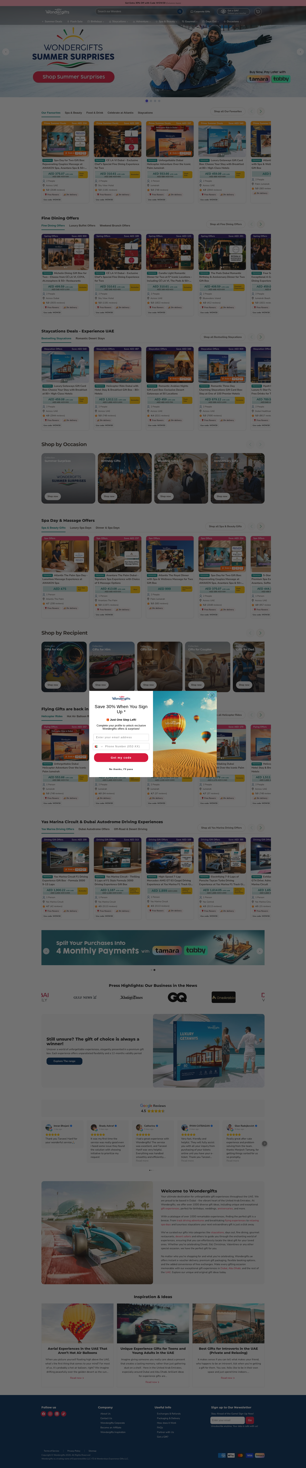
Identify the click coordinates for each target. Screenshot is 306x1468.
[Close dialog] (212, 695)
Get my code (121, 757)
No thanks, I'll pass (121, 769)
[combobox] (98, 746)
